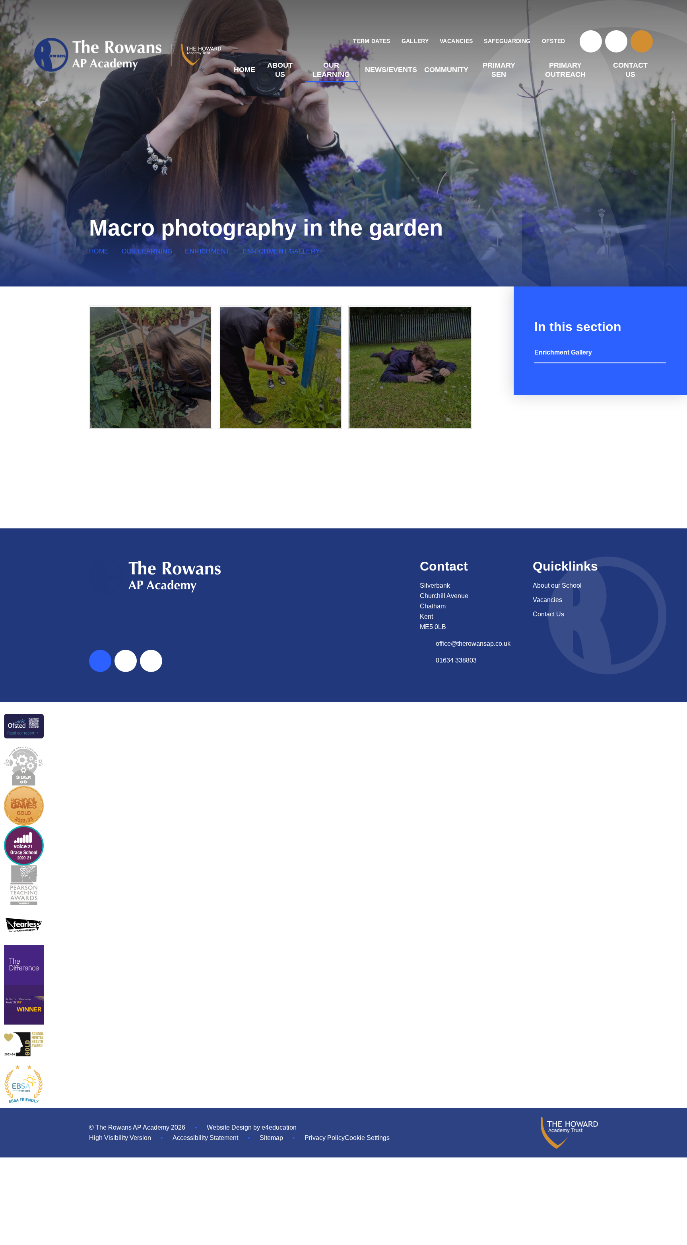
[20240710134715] (409, 367)
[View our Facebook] (591, 41)
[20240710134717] (280, 367)
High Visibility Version (120, 1137)
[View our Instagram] (616, 41)
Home (99, 251)
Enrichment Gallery (281, 251)
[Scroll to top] (100, 661)
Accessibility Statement (205, 1137)
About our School (557, 585)
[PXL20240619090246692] (150, 367)
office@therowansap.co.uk (473, 643)
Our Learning (147, 251)
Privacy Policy (325, 1137)
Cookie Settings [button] (367, 1137)
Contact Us (548, 614)
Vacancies (547, 599)
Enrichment (207, 251)
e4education (279, 1127)
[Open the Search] (642, 41)
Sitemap (271, 1137)
